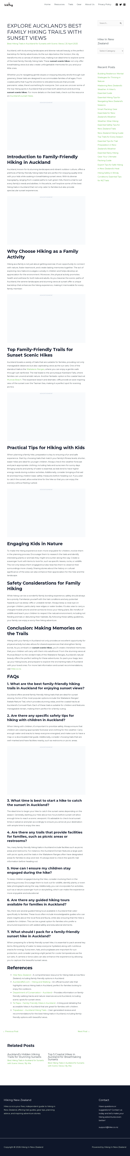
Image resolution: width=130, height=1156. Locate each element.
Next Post (84, 1031)
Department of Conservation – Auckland (32, 992)
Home (47, 4)
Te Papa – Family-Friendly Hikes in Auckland (34, 1003)
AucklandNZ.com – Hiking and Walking (31, 982)
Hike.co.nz (16, 669)
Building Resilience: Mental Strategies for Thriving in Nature (111, 77)
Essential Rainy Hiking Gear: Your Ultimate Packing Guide (108, 157)
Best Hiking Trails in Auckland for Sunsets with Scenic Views (35, 43)
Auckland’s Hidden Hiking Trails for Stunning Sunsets (24, 1055)
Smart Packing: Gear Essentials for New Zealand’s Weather (107, 113)
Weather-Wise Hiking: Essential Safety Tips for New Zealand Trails (109, 125)
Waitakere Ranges (35, 369)
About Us (89, 4)
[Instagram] (124, 4)
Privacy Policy (104, 4)
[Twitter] (120, 4)
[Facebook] (117, 4)
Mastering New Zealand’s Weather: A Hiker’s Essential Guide (110, 89)
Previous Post (10, 1031)
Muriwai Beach (14, 379)
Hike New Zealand (22, 975)
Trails (70, 4)
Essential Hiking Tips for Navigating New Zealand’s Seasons (110, 101)
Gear (79, 4)
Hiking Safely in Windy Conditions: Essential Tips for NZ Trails (109, 177)
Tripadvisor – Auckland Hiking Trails (29, 1010)
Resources (59, 4)
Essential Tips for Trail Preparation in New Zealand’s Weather (108, 145)
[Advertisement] (46, 128)
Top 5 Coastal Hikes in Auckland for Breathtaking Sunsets (64, 1057)
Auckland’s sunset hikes (21, 96)
